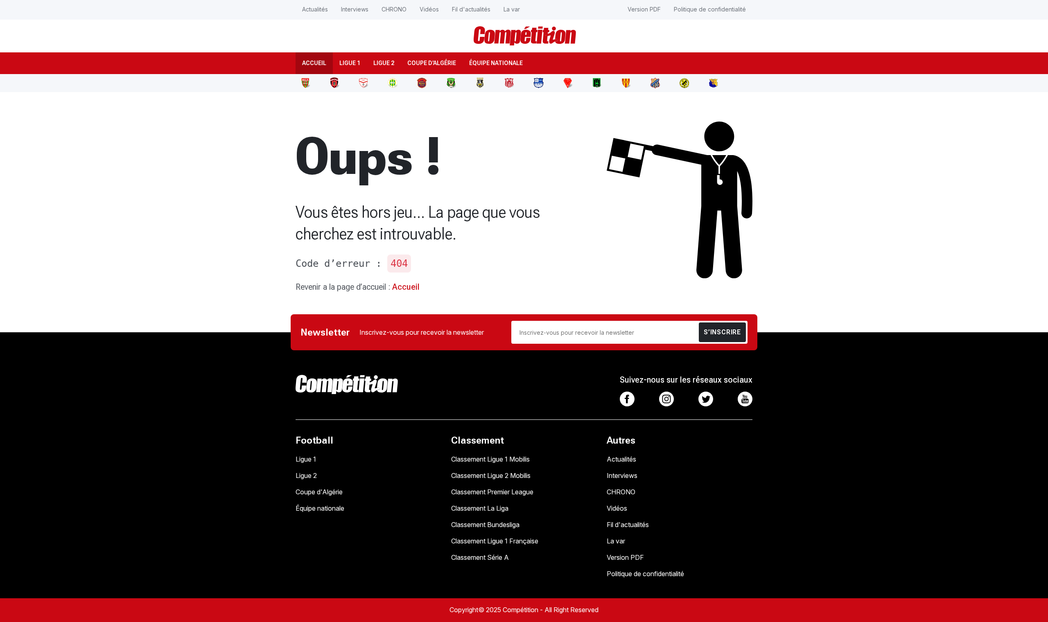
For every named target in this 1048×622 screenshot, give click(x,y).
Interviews (354, 9)
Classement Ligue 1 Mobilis (490, 459)
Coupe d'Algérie (431, 63)
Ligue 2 (383, 63)
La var (512, 9)
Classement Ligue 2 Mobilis (491, 475)
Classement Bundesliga (485, 525)
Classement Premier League (492, 492)
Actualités (315, 9)
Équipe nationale (496, 63)
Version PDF (644, 9)
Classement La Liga (479, 508)
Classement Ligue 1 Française (494, 541)
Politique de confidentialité (710, 9)
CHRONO (394, 9)
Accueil (314, 63)
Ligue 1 (349, 63)
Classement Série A (480, 557)
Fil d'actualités (471, 9)
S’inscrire (722, 332)
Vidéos (429, 9)
